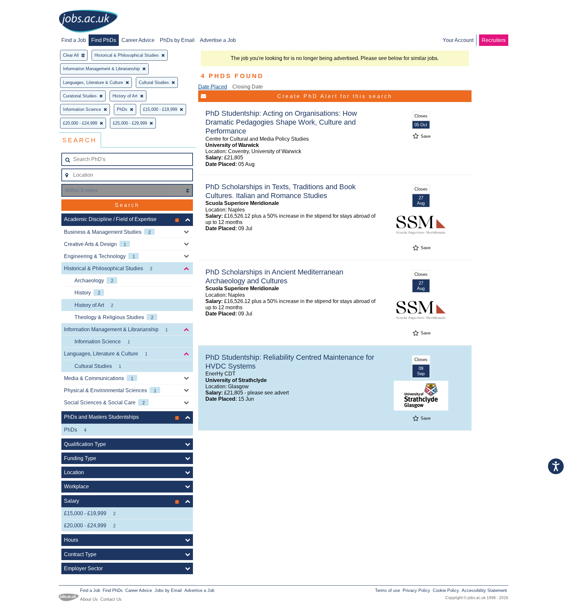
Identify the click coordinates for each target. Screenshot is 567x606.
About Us (89, 599)
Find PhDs (103, 40)
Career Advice (138, 40)
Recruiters (494, 40)
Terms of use (387, 590)
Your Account (458, 40)
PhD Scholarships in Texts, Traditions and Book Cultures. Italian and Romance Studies (280, 191)
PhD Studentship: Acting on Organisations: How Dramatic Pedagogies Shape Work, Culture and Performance (281, 122)
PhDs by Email (177, 40)
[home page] (88, 21)
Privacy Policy (416, 590)
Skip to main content (26, 6)
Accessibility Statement (484, 590)
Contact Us (111, 599)
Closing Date (247, 87)
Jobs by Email (168, 590)
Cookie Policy (446, 590)
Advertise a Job (218, 40)
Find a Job (73, 40)
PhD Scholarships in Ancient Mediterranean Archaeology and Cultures (274, 276)
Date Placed (212, 87)
